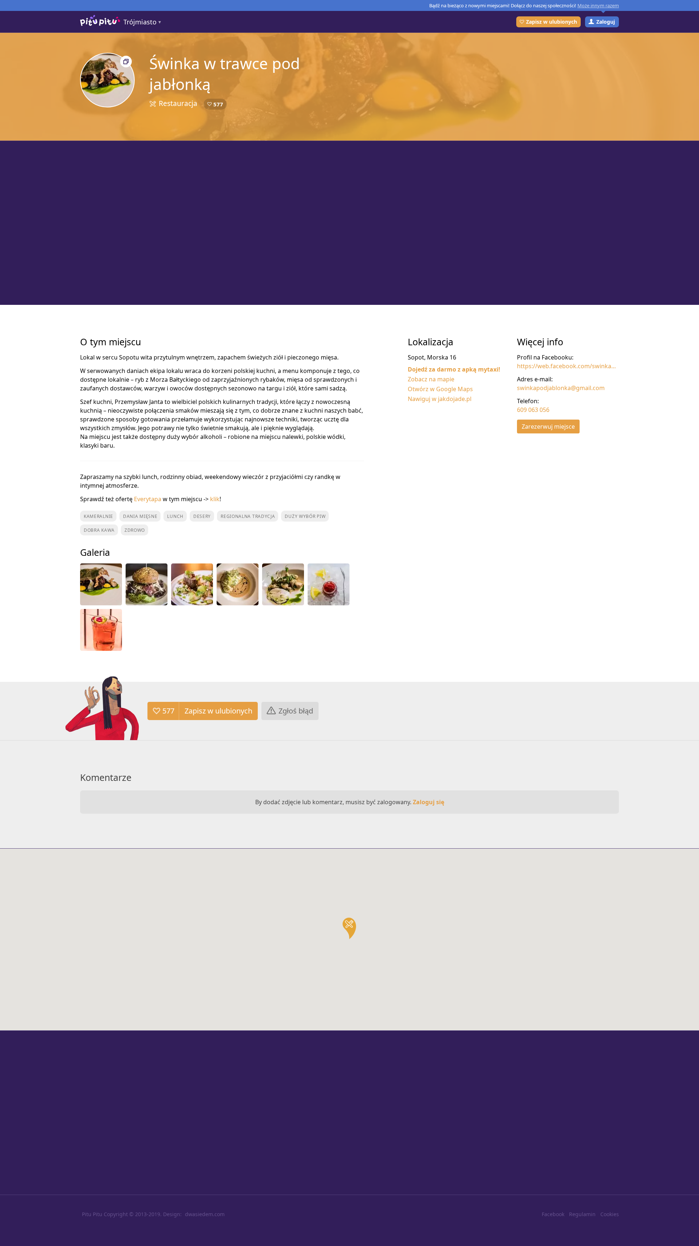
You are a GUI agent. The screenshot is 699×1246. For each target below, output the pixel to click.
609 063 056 (533, 410)
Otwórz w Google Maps (440, 389)
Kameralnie (98, 516)
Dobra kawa (99, 530)
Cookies (609, 1214)
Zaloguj (605, 21)
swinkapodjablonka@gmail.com (561, 388)
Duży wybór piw (305, 516)
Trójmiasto (140, 21)
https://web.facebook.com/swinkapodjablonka (568, 366)
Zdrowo (135, 530)
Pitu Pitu (92, 1214)
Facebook (553, 1214)
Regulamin (582, 1214)
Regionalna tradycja (248, 516)
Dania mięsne (140, 516)
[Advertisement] (349, 223)
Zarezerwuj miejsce (548, 426)
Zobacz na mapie (431, 379)
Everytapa (147, 499)
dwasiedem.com (205, 1214)
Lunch (175, 516)
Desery (202, 516)
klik (215, 499)
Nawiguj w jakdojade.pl (439, 399)
